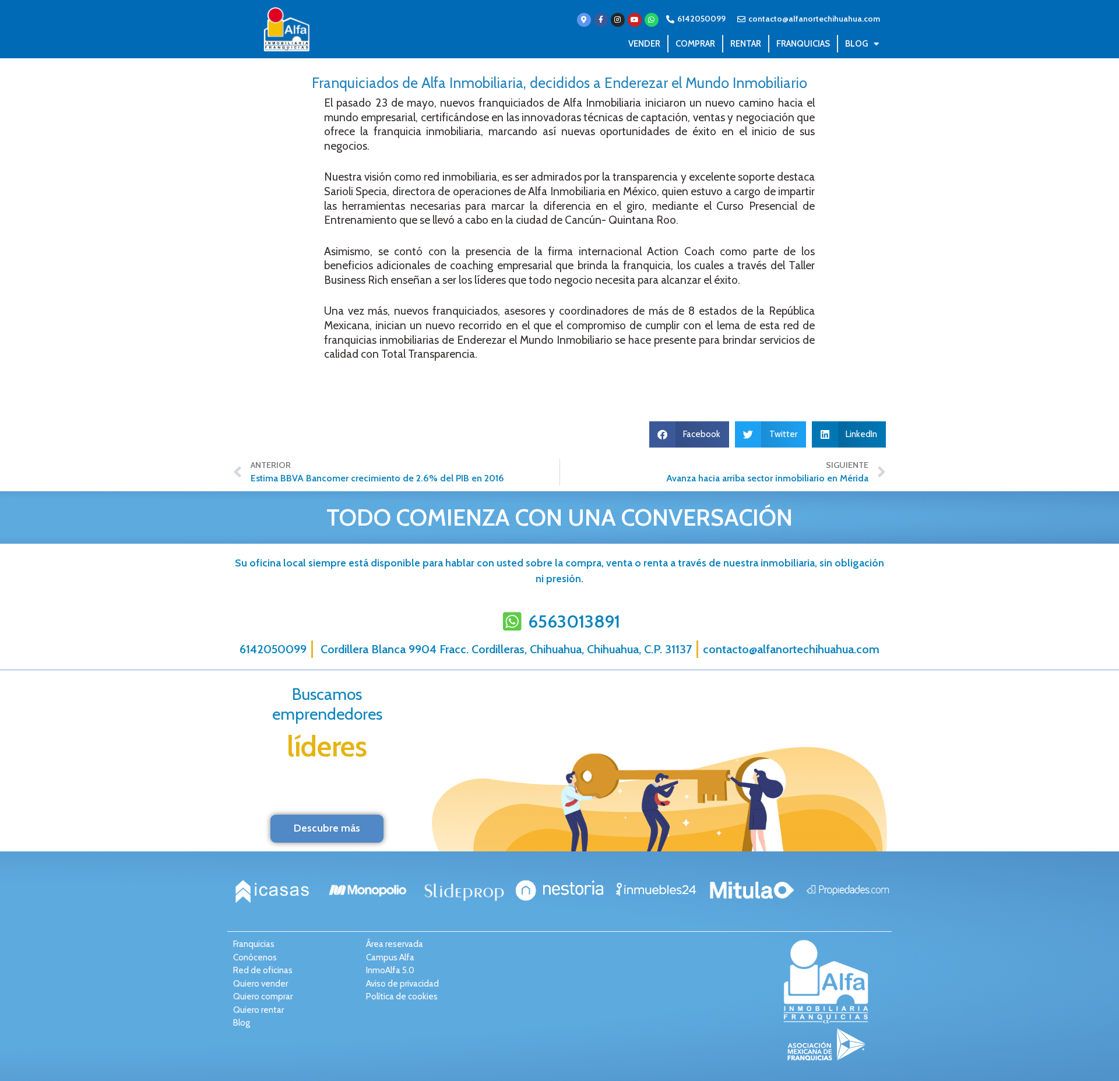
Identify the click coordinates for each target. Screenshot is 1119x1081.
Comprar (695, 43)
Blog (856, 43)
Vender (644, 43)
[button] (689, 434)
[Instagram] (618, 20)
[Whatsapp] (652, 20)
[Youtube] (635, 20)
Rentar (745, 43)
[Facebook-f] (601, 20)
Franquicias (803, 43)
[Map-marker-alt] (584, 20)
